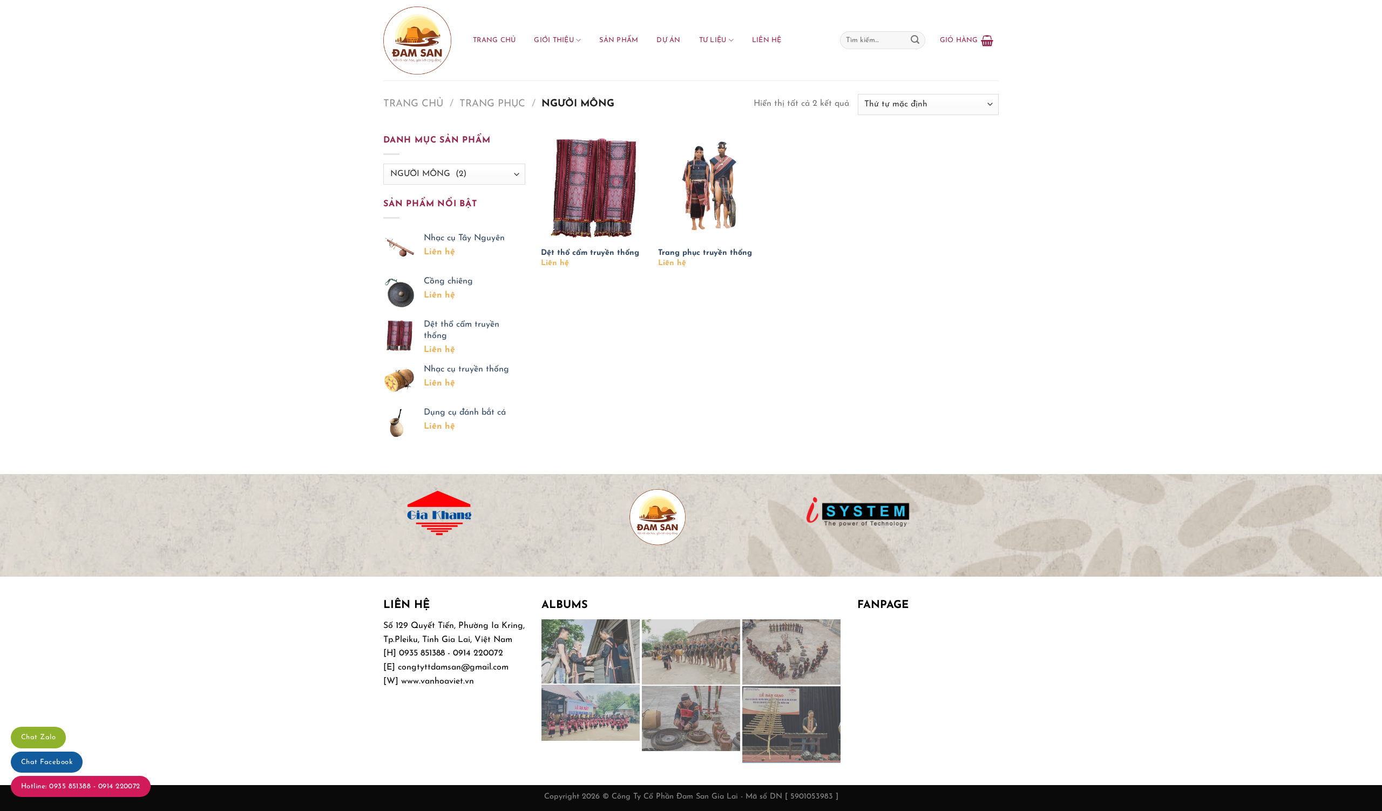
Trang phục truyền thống (705, 253)
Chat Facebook (46, 762)
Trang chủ (494, 40)
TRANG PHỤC (492, 104)
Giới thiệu (554, 40)
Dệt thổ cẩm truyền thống (590, 253)
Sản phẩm (618, 40)
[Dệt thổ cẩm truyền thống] (594, 187)
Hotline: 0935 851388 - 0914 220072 (80, 786)
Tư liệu (713, 40)
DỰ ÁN (668, 40)
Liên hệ (767, 40)
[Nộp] (915, 40)
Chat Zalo (38, 737)
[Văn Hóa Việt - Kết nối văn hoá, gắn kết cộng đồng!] (417, 40)
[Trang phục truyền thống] (711, 187)
